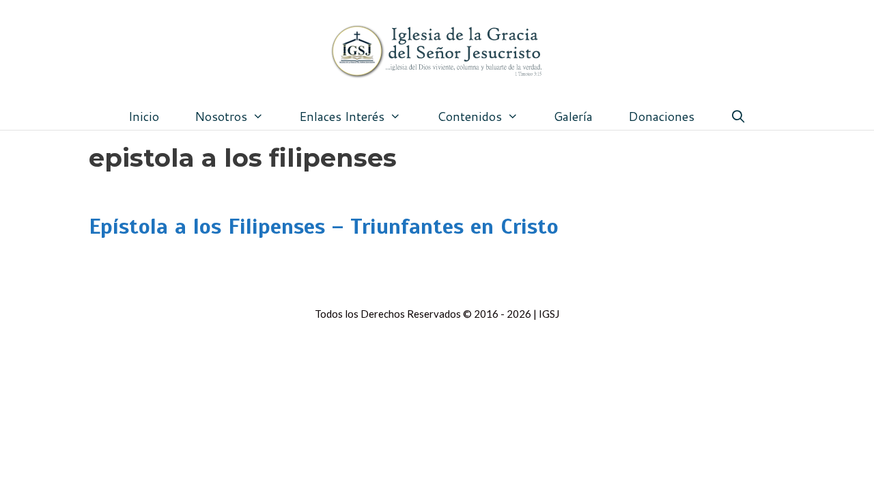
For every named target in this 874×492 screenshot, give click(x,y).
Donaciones (661, 116)
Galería (573, 116)
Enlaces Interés (341, 116)
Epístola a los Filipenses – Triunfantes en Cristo (324, 226)
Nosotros (221, 116)
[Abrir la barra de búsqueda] (737, 116)
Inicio (143, 116)
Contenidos (469, 116)
